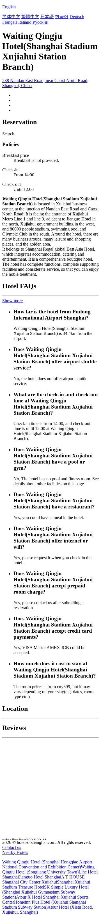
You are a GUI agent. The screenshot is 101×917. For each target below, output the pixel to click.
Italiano (24, 22)
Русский (41, 22)
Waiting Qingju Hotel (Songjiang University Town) (48, 869)
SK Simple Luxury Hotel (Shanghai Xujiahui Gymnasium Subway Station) (45, 892)
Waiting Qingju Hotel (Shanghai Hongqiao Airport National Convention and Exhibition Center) (47, 864)
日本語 (47, 16)
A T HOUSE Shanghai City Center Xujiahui (43, 879)
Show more (12, 300)
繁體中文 (30, 16)
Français (9, 22)
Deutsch (77, 16)
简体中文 (11, 16)
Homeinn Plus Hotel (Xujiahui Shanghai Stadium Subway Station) (44, 904)
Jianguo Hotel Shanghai (40, 877)
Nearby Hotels (15, 852)
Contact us (11, 847)
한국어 (61, 16)
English (9, 6)
